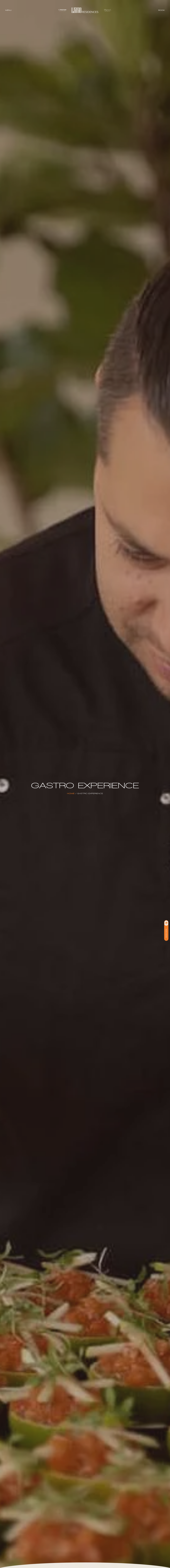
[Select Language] (166, 923)
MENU (8, 10)
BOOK (161, 10)
